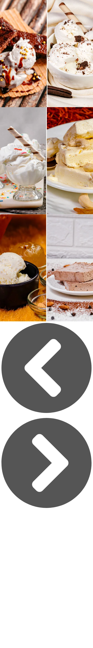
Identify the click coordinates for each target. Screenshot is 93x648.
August (46, 560)
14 (46, 574)
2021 (46, 546)
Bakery (46, 588)
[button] (46, 369)
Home (46, 533)
